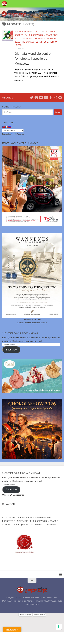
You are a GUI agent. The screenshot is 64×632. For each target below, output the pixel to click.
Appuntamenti (22, 32)
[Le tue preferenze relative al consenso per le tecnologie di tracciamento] (59, 627)
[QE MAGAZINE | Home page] (5, 3)
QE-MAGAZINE (9, 504)
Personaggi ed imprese (35, 42)
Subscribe (11, 349)
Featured (40, 38)
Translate (20, 134)
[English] (3, 126)
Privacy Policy (25, 615)
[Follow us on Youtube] (45, 97)
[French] (6, 126)
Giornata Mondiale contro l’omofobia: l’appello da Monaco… (32, 58)
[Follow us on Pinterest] (36, 97)
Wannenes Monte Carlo (32, 319)
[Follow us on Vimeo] (41, 97)
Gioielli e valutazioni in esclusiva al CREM (32, 323)
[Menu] (60, 3)
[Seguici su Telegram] (60, 97)
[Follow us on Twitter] (31, 97)
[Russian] (9, 126)
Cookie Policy (39, 615)
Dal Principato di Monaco (39, 35)
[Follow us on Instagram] (55, 97)
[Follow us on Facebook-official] (50, 97)
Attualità (36, 32)
